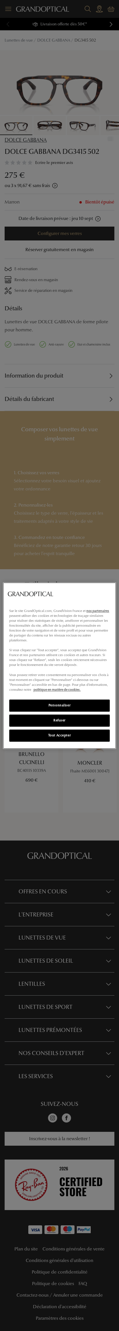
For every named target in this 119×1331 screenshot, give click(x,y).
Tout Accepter (59, 735)
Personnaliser (59, 705)
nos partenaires (97, 611)
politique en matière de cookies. (57, 690)
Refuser (59, 720)
